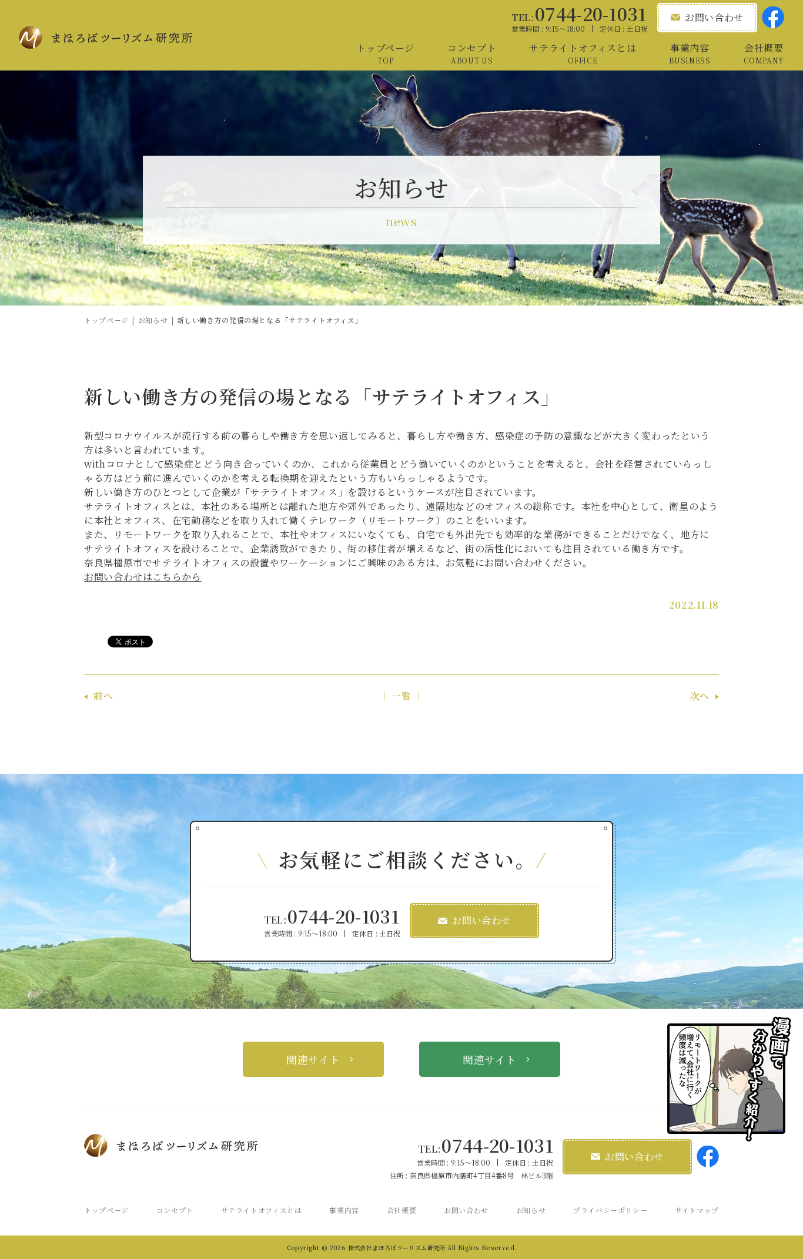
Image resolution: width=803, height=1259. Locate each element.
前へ (103, 696)
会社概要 (402, 1210)
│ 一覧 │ (401, 696)
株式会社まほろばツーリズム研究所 (397, 1247)
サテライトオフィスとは (261, 1210)
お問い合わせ (466, 1210)
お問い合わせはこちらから (143, 576)
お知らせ (153, 320)
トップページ (106, 320)
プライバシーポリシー (610, 1210)
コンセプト (174, 1210)
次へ (700, 696)
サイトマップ (697, 1210)
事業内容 (344, 1210)
